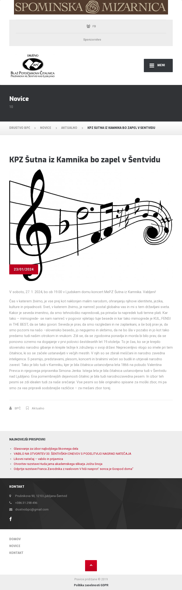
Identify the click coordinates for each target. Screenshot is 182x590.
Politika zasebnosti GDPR (91, 585)
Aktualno (38, 408)
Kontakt (16, 553)
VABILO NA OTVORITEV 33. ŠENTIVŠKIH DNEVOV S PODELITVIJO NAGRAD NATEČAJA (72, 453)
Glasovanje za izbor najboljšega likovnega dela (46, 448)
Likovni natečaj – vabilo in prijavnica (38, 459)
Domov (15, 539)
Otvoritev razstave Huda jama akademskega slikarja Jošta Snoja (58, 464)
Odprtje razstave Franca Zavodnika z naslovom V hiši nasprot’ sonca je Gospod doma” (73, 469)
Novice (14, 546)
